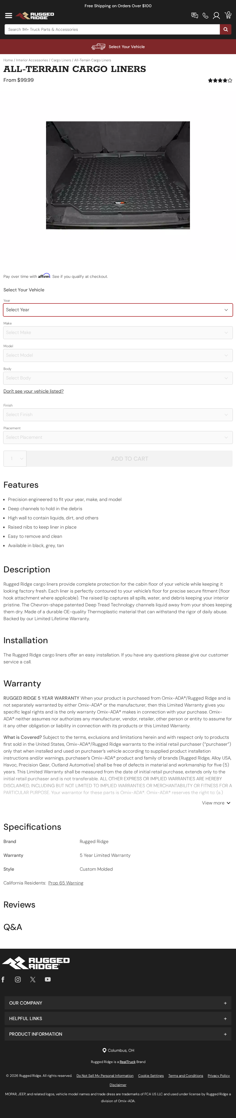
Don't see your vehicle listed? (33, 391)
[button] (118, 1002)
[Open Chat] (194, 15)
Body (7, 369)
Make (7, 323)
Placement (12, 428)
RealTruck (128, 1062)
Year (6, 300)
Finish (8, 405)
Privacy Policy (219, 1075)
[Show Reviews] (220, 80)
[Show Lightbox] (118, 175)
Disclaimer (118, 1085)
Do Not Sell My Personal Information (105, 1075)
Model (8, 346)
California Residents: (43, 883)
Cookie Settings (151, 1075)
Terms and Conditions (185, 1075)
